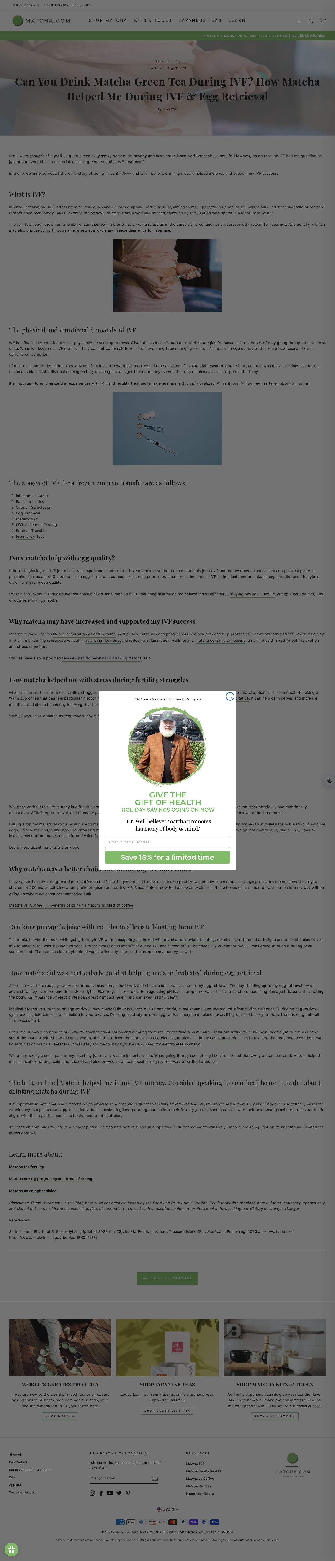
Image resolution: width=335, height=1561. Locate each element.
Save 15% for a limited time (167, 857)
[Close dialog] (230, 696)
